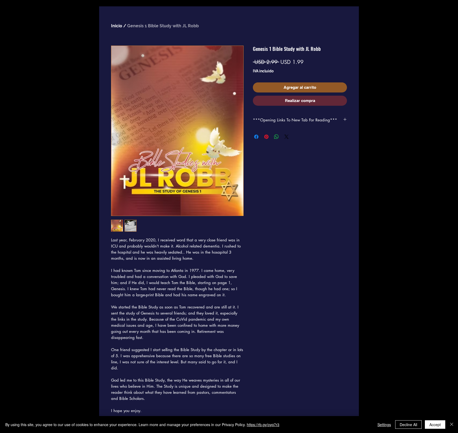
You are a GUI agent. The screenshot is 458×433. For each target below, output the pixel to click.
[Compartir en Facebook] (256, 137)
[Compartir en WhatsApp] (276, 137)
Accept (435, 424)
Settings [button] (384, 424)
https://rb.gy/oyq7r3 (263, 424)
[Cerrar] (451, 424)
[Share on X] (286, 137)
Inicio (116, 25)
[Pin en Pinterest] (266, 137)
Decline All (408, 424)
